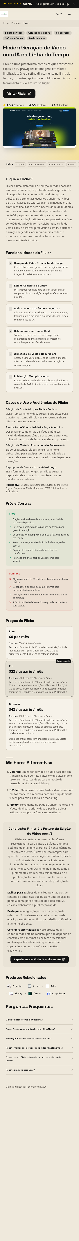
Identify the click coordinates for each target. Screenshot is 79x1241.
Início (5, 23)
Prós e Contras (56, 164)
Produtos (16, 23)
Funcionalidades (36, 164)
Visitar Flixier (17, 94)
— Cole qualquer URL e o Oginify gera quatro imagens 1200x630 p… (46, 4)
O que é (20, 164)
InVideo (14, 790)
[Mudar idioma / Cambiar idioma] (59, 14)
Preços (71, 164)
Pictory (14, 804)
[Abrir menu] (69, 14)
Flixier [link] (27, 23)
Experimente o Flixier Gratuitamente (37, 959)
